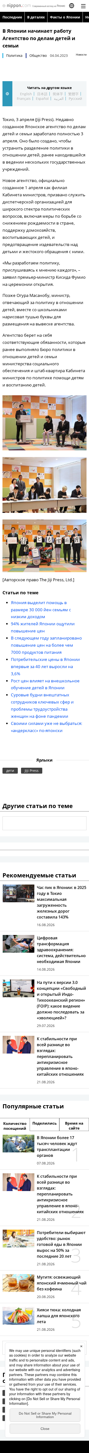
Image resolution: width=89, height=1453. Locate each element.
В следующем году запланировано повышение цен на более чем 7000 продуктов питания (46, 645)
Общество (38, 55)
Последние (12, 17)
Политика (14, 55)
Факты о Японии (65, 17)
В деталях (36, 17)
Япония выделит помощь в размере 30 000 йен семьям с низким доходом (41, 610)
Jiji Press (32, 770)
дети (10, 770)
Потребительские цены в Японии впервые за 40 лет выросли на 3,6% (45, 666)
